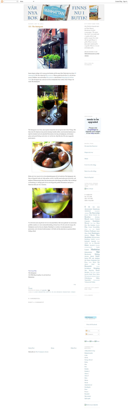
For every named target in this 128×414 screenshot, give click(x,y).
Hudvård (94, 237)
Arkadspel (87, 213)
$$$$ (98, 207)
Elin (86, 364)
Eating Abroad (88, 360)
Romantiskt (66, 292)
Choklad (97, 219)
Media (86, 158)
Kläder (87, 245)
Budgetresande (89, 353)
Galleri (98, 231)
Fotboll (90, 227)
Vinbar (73, 292)
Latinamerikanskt (88, 247)
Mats (86, 378)
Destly (86, 357)
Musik (92, 256)
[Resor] (87, 341)
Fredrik (86, 369)
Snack (98, 270)
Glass (86, 233)
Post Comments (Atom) (42, 352)
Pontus (86, 392)
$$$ (94, 207)
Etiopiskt (98, 225)
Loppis (98, 247)
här (68, 75)
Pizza (86, 262)
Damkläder (96, 221)
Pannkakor (94, 260)
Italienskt (87, 241)
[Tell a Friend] (89, 189)
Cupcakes (87, 221)
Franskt (98, 229)
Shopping (97, 268)
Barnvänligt (96, 213)
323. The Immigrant (35, 26)
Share (30, 288)
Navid (86, 382)
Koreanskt (92, 245)
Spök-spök (87, 398)
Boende (95, 215)
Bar (36, 292)
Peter (86, 389)
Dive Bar (87, 225)
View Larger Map (32, 271)
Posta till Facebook (92, 324)
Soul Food (92, 272)
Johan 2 (87, 376)
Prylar (94, 262)
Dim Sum (93, 223)
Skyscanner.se (49, 75)
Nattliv (48, 292)
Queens (86, 264)
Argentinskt (97, 211)
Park (98, 260)
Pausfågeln (87, 387)
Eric (86, 366)
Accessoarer (88, 209)
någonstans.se (88, 385)
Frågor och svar (89, 152)
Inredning (87, 239)
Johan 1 (87, 373)
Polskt (90, 262)
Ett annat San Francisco (91, 146)
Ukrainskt (93, 276)
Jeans (98, 241)
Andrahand (88, 211)
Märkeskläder (88, 252)
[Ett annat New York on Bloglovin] (90, 318)
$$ (89, 207)
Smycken (91, 270)
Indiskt (98, 237)
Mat (98, 251)
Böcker (90, 215)
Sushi (90, 274)
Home (52, 348)
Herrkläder (88, 237)
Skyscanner (88, 396)
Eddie (86, 362)
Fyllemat (93, 231)
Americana (96, 209)
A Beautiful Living (90, 351)
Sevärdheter (88, 268)
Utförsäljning (88, 278)
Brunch (87, 219)
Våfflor (98, 278)
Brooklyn (87, 217)
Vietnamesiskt (88, 282)
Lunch (87, 250)
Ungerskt (98, 276)
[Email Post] (48, 290)
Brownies (97, 217)
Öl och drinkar (57, 292)
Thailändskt (88, 276)
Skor (86, 270)
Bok (99, 215)
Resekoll (87, 394)
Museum (87, 256)
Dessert (87, 223)
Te (85, 276)
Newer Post (31, 348)
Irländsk (93, 239)
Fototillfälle (96, 227)
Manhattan (41, 292)
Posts (88, 331)
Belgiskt (86, 215)
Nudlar (86, 258)
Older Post (73, 348)
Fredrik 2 (87, 371)
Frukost (87, 231)
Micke (86, 380)
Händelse (87, 235)
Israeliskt (98, 239)
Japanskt (93, 241)
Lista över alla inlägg (90, 165)
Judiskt (86, 243)
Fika (86, 227)
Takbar (98, 274)
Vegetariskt (88, 280)
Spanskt (98, 272)
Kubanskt (98, 245)
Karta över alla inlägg (90, 171)
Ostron (88, 260)
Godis (89, 233)
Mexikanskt (88, 254)
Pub (99, 262)
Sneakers (87, 272)
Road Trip (96, 264)
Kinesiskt (97, 243)
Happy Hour (95, 235)
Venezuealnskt (96, 280)
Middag (97, 254)
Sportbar (87, 274)
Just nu (91, 243)
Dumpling (92, 225)
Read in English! (89, 177)
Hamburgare (96, 233)
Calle (86, 355)
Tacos (94, 274)
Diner (98, 223)
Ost (85, 260)
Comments (90, 334)
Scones (98, 266)
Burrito (92, 219)
